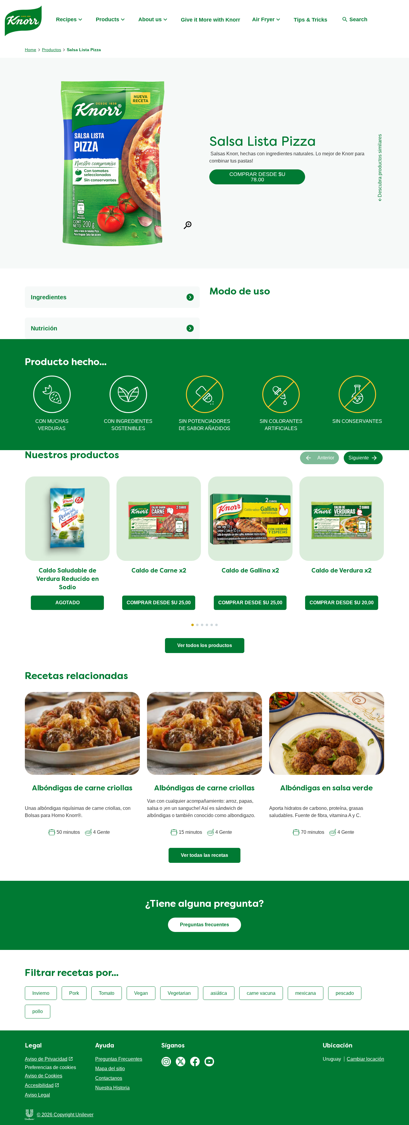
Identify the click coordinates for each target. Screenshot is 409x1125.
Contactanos (108, 1078)
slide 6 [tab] (216, 625)
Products (107, 19)
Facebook (195, 1061)
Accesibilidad (39, 1085)
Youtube (209, 1061)
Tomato (106, 993)
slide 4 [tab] (207, 625)
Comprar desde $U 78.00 (257, 177)
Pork (74, 993)
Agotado (67, 602)
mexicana (305, 993)
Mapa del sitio (110, 1068)
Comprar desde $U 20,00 (342, 602)
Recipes (66, 19)
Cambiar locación (365, 1059)
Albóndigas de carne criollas (82, 788)
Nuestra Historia (112, 1087)
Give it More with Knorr (210, 20)
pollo (37, 1011)
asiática (218, 993)
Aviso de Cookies (43, 1075)
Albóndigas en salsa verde (326, 788)
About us (150, 19)
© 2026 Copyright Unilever (65, 1114)
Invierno (40, 993)
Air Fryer (263, 19)
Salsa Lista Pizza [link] (84, 49)
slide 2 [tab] (197, 625)
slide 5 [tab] (211, 625)
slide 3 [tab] (202, 625)
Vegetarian (179, 993)
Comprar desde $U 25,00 (159, 602)
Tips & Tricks (310, 20)
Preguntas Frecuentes (118, 1059)
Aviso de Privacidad (46, 1059)
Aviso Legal (37, 1094)
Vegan (141, 993)
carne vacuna (261, 993)
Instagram (166, 1061)
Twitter (180, 1061)
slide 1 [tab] (192, 625)
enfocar (188, 225)
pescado (345, 993)
